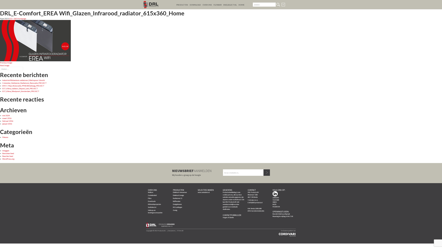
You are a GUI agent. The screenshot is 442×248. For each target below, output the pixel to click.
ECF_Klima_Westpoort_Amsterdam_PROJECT (20, 91)
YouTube (276, 200)
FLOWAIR (218, 5)
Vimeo (275, 202)
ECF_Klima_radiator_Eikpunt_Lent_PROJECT (20, 88)
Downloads (152, 201)
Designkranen (177, 204)
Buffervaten (176, 201)
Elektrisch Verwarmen (180, 192)
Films (149, 198)
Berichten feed (8, 153)
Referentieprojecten (154, 204)
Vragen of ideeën (228, 217)
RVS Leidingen (177, 207)
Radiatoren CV (177, 198)
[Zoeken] (278, 5)
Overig (175, 210)
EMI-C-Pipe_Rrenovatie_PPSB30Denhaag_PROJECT (23, 86)
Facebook (276, 207)
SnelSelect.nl (152, 207)
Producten (182, 5)
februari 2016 (7, 121)
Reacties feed (7, 156)
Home (241, 5)
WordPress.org (8, 159)
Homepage (21, 18)
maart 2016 (7, 118)
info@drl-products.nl (255, 203)
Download (195, 5)
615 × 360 (13, 18)
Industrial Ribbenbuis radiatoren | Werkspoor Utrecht (23, 80)
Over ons (207, 5)
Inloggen (5, 150)
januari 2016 (7, 124)
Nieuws (5, 137)
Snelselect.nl (230, 5)
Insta (274, 204)
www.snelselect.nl (204, 192)
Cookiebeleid (152, 195)
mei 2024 (6, 115)
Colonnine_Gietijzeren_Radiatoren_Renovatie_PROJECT (24, 83)
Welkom (150, 192)
